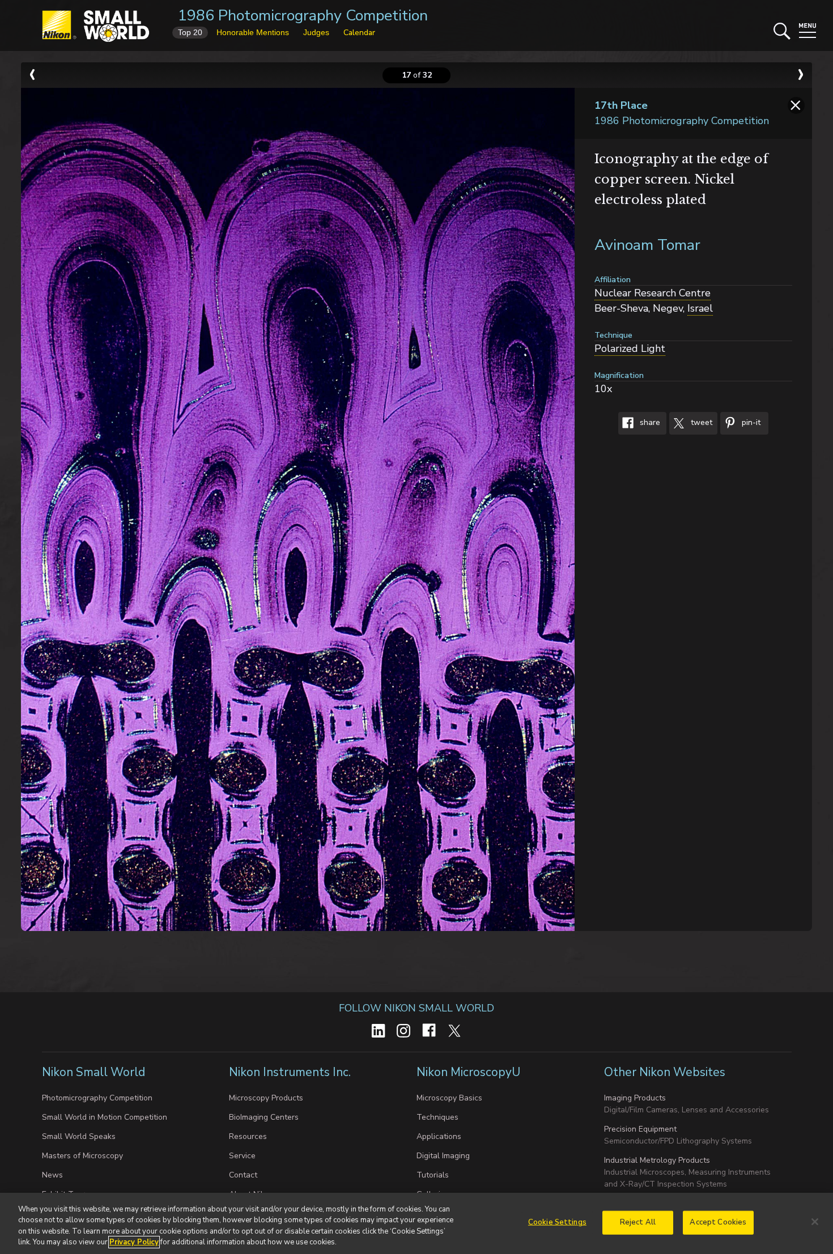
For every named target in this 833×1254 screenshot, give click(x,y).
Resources (248, 1136)
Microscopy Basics (449, 1098)
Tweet (700, 423)
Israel (700, 308)
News (52, 1175)
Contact (243, 1175)
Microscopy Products (266, 1098)
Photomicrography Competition (97, 1098)
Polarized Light (629, 348)
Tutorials (432, 1175)
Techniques (437, 1117)
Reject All (638, 1222)
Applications (438, 1136)
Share (649, 423)
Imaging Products (635, 1098)
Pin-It (750, 423)
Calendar (359, 32)
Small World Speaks (79, 1136)
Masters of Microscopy (82, 1155)
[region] (416, 1223)
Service (242, 1155)
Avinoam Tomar (647, 245)
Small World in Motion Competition (104, 1117)
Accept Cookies (718, 1222)
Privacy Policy (134, 1242)
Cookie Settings (557, 1222)
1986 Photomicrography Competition (303, 15)
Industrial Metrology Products (657, 1160)
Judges (316, 32)
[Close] (814, 1221)
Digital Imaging (443, 1155)
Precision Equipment (640, 1129)
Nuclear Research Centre (652, 293)
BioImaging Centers (264, 1117)
